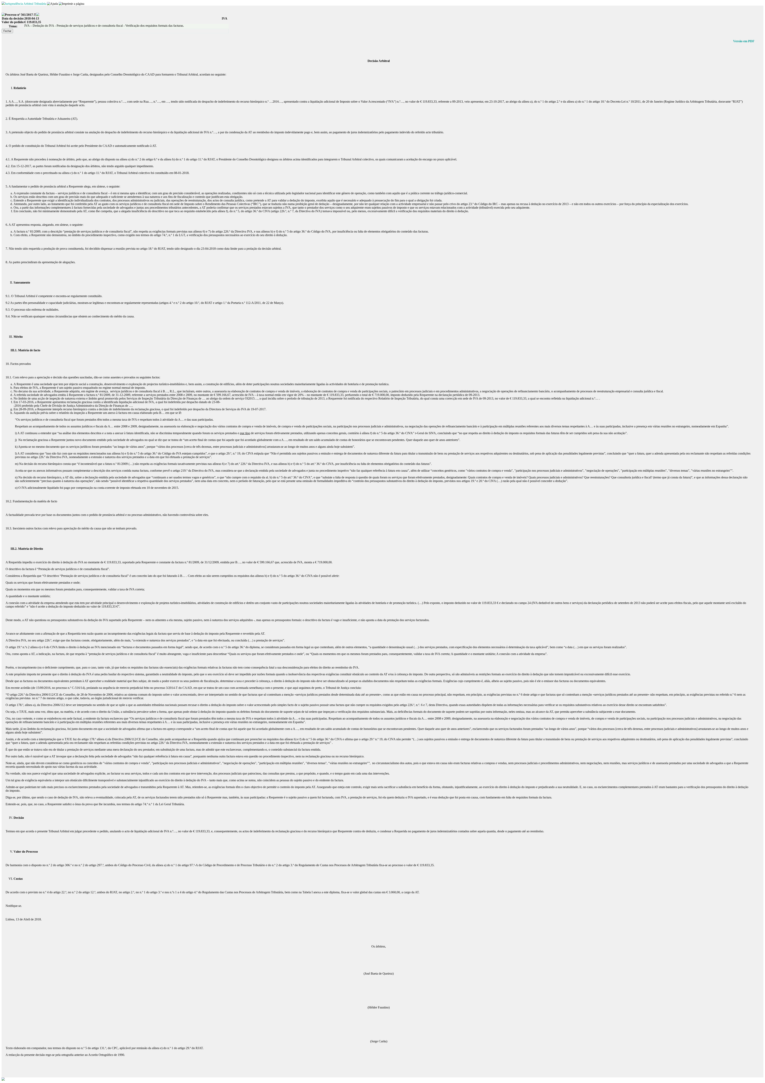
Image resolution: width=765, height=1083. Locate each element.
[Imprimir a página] (71, 4)
